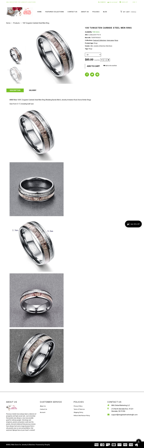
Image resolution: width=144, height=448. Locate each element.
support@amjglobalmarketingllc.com (124, 415)
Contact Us (72, 12)
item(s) (129, 12)
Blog (105, 12)
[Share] (87, 74)
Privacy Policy (78, 406)
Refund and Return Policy (82, 415)
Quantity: (97, 60)
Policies (95, 12)
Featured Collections (54, 12)
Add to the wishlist (111, 65)
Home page (110, 40)
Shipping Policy (78, 412)
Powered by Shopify (43, 445)
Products (16, 23)
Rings (116, 40)
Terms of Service (79, 409)
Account (42, 412)
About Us (85, 12)
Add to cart (93, 66)
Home (39, 12)
